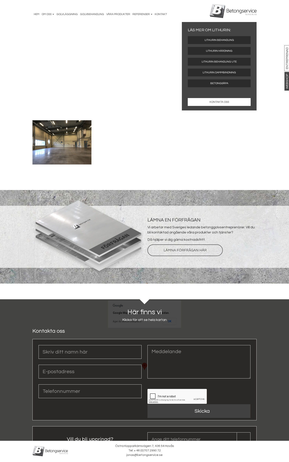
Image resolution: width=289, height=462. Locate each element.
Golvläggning (67, 14)
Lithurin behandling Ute (219, 61)
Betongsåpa (219, 83)
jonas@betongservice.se (144, 454)
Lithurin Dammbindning (219, 72)
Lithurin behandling (219, 40)
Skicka (202, 411)
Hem (36, 14)
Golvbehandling (92, 14)
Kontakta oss (219, 102)
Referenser (141, 14)
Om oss (47, 14)
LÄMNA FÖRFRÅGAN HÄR (185, 250)
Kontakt (161, 14)
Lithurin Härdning (219, 51)
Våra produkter (118, 14)
